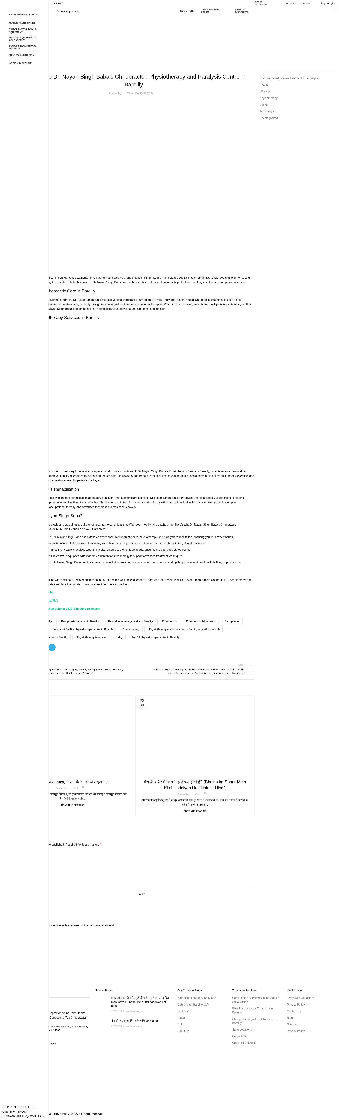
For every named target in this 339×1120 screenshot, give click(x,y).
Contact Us (239, 1036)
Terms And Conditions (300, 997)
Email (140, 894)
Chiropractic (169, 621)
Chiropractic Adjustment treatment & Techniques (290, 78)
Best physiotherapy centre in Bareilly (130, 621)
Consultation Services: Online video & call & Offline (256, 999)
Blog (290, 1017)
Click (130, 93)
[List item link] (51, 1037)
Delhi (180, 1024)
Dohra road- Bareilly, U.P (193, 1004)
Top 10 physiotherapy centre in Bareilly (155, 637)
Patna (181, 1017)
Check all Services (244, 1042)
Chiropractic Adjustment (200, 621)
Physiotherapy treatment (92, 637)
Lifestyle (265, 91)
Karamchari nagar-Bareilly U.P (196, 997)
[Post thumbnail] (102, 1004)
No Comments (134, 1011)
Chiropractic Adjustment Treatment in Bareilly (255, 1021)
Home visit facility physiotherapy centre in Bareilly (82, 629)
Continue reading (72, 805)
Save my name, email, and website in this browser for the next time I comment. (65, 925)
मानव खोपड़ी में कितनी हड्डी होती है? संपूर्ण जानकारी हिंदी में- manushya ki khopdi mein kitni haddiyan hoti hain (141, 1001)
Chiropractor (232, 621)
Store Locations (242, 1029)
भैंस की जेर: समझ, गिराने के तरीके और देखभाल (72, 781)
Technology (267, 111)
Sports (264, 104)
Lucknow (183, 1011)
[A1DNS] (67, 960)
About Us (183, 1030)
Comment (20, 852)
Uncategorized (269, 118)
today (119, 637)
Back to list (133, 668)
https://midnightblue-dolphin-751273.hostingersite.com (63, 608)
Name (18, 894)
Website (18, 909)
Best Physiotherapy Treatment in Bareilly (252, 1010)
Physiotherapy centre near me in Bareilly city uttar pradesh (184, 629)
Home (169, 44)
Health (180, 44)
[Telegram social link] (52, 647)
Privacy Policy (296, 1004)
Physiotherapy (131, 629)
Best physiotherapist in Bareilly (80, 621)
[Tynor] (175, 960)
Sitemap (292, 1024)
